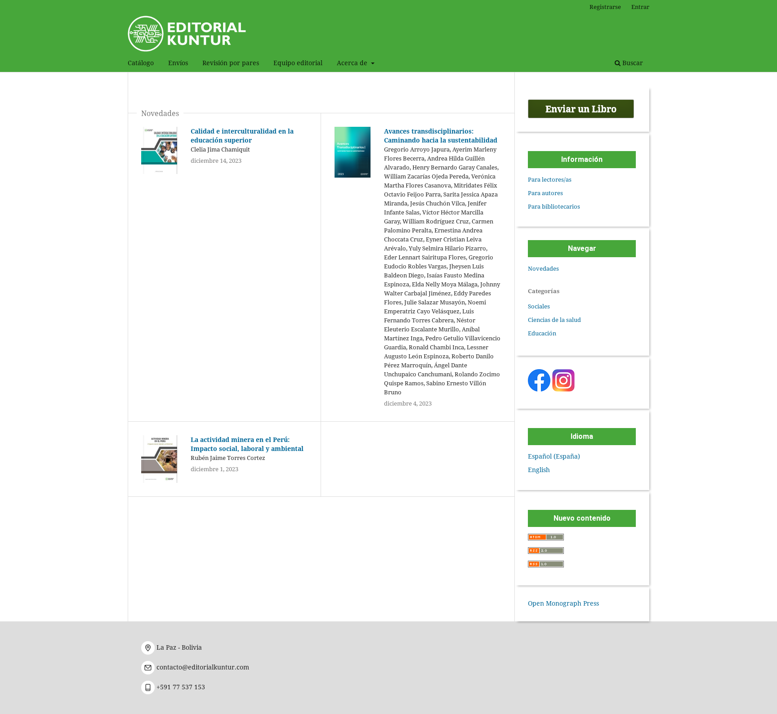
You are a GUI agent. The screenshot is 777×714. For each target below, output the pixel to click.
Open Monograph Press (563, 603)
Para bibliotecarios (554, 206)
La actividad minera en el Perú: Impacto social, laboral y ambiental (247, 444)
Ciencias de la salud (554, 320)
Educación (542, 333)
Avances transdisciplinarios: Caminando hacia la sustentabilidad (440, 135)
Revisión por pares (230, 62)
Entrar (640, 7)
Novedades (543, 268)
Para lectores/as (550, 179)
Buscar (632, 62)
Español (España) (554, 456)
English (539, 469)
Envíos (178, 62)
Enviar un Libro (580, 109)
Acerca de (353, 62)
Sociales (539, 306)
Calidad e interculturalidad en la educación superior (242, 135)
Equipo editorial (297, 62)
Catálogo (141, 62)
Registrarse (605, 7)
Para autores (545, 193)
